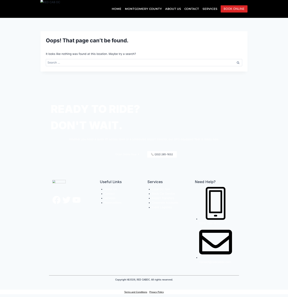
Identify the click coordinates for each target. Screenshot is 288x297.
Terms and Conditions (135, 292)
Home (116, 9)
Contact (191, 9)
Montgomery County (143, 9)
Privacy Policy (156, 292)
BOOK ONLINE (234, 9)
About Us (173, 9)
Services (209, 9)
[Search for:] (144, 62)
